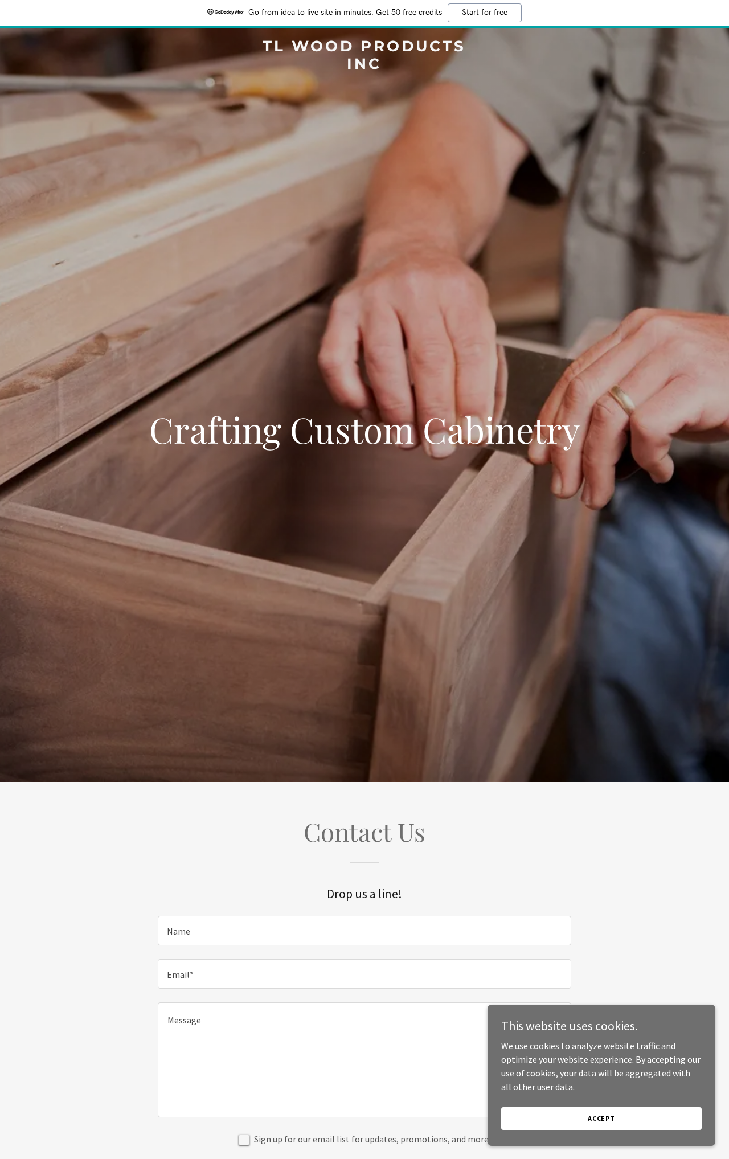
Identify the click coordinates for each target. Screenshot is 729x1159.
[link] (364, 65)
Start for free (484, 13)
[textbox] (364, 930)
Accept (601, 1118)
